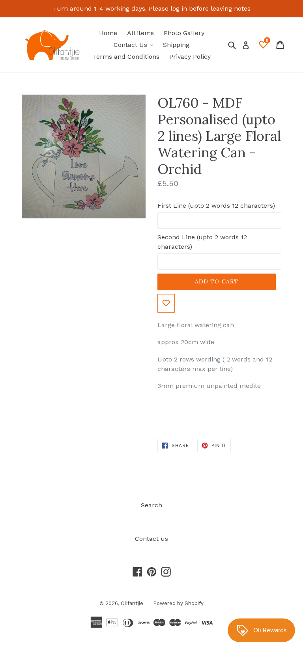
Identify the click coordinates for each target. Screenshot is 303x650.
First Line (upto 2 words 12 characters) (216, 205)
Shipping (176, 44)
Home (108, 33)
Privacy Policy (190, 56)
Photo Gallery (184, 33)
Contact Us (135, 44)
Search (151, 505)
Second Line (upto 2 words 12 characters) (202, 241)
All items (140, 33)
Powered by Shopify (178, 603)
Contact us (151, 538)
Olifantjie (132, 603)
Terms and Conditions (126, 56)
